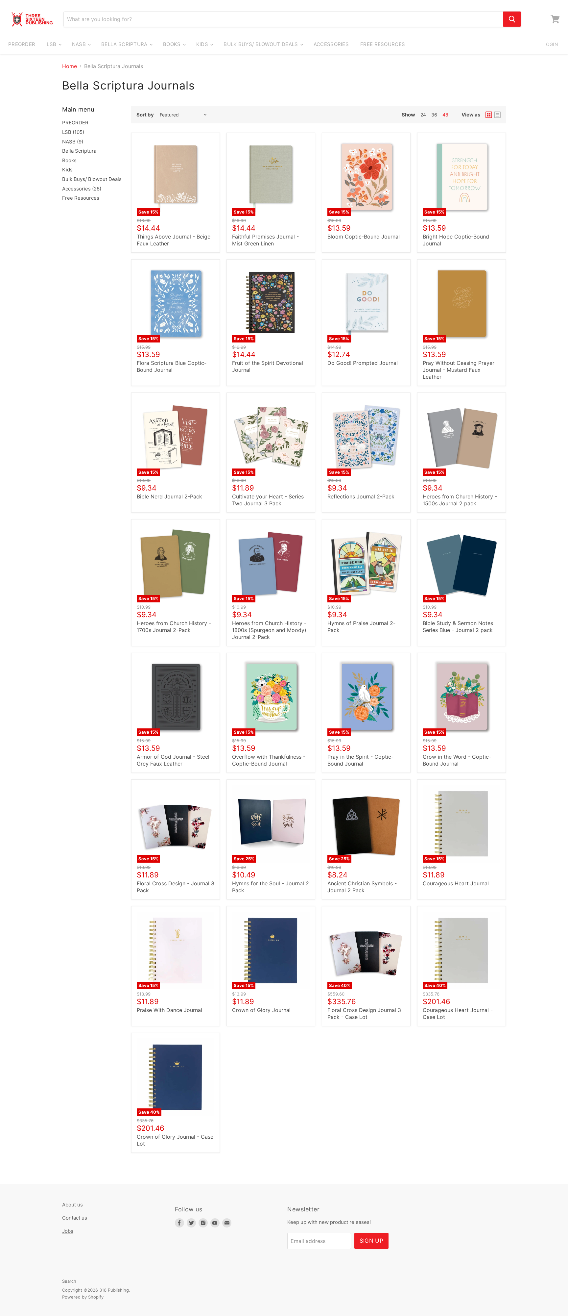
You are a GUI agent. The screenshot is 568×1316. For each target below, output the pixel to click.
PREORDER (21, 44)
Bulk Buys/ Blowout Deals (261, 44)
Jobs (67, 1231)
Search (69, 1281)
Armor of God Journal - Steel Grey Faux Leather (173, 760)
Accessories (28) (81, 189)
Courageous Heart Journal (456, 883)
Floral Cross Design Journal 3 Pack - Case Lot (364, 1013)
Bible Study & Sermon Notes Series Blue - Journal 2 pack (458, 626)
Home (69, 66)
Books (172, 44)
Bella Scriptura (125, 44)
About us (72, 1205)
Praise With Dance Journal (169, 1010)
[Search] (512, 19)
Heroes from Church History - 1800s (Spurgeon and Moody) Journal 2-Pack (269, 630)
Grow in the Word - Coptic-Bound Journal (457, 760)
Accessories (331, 44)
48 (445, 114)
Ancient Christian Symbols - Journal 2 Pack (362, 887)
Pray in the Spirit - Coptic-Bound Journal (360, 760)
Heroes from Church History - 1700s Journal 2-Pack (174, 626)
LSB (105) (73, 132)
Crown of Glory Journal (261, 1010)
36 (434, 114)
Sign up (371, 1240)
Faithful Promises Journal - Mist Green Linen (265, 240)
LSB (52, 44)
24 (423, 114)
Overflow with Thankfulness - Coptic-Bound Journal (268, 760)
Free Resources (382, 44)
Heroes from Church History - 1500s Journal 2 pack (460, 500)
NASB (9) (72, 142)
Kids (203, 44)
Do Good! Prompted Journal (362, 363)
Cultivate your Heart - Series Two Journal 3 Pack (268, 500)
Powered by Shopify (83, 1297)
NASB (79, 44)
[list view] (497, 115)
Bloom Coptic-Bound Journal (363, 236)
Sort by (145, 114)
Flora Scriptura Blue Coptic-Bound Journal (171, 366)
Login (550, 44)
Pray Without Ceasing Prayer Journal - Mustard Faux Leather (458, 370)
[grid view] (488, 115)
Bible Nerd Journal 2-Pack (169, 496)
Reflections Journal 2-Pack (360, 496)
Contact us (74, 1218)
